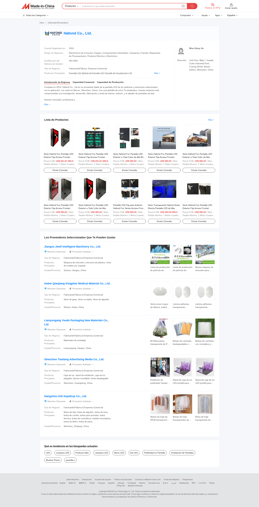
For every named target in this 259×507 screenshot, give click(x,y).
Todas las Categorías (36, 15)
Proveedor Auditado (83, 252)
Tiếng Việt (120, 485)
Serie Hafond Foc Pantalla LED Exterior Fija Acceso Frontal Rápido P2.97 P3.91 (197, 208)
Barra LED (119, 453)
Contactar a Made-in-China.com (148, 479)
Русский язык (154, 483)
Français (101, 483)
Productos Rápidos (171, 479)
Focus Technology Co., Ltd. (123, 491)
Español (111, 483)
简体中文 (72, 483)
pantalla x (70, 460)
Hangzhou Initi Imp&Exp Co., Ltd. (65, 396)
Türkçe (211, 483)
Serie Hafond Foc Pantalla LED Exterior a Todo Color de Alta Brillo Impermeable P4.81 (129, 157)
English (62, 483)
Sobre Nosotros (72, 479)
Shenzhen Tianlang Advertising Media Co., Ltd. (74, 359)
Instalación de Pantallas (182, 453)
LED (48, 453)
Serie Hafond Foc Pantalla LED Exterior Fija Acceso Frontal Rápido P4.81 (162, 157)
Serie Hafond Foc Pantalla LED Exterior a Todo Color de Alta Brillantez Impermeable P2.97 (93, 208)
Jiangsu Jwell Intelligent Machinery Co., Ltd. (72, 246)
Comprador (185, 15)
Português (132, 483)
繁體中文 (82, 483)
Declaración (87, 479)
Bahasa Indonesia (135, 485)
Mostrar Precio (53, 460)
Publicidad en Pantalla (154, 453)
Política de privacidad (123, 479)
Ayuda (205, 15)
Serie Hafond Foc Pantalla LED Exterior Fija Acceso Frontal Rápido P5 (58, 157)
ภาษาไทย (202, 483)
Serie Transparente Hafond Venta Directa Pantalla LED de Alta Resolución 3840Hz (164, 208)
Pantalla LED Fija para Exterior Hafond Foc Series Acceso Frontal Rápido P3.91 (129, 208)
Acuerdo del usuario (103, 479)
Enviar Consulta (60, 170)
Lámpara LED (62, 453)
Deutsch (121, 483)
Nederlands (184, 483)
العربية (173, 483)
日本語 (92, 483)
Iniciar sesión (231, 8)
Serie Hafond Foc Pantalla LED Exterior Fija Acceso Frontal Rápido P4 (93, 157)
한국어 (165, 483)
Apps (217, 15)
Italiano (142, 483)
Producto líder (82, 453)
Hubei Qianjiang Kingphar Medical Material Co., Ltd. (77, 283)
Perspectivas (187, 479)
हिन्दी (193, 483)
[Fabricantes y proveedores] (38, 6)
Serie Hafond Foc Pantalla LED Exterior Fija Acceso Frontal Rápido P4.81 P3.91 (58, 208)
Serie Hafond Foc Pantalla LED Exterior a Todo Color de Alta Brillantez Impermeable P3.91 (197, 157)
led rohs (134, 453)
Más (156, 73)
